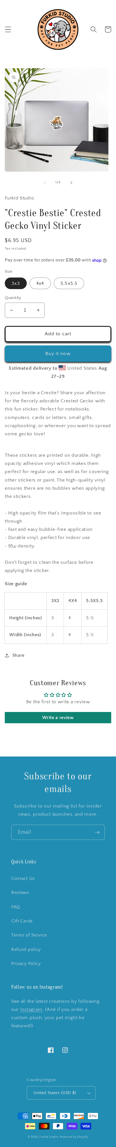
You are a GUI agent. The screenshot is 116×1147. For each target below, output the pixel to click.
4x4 (40, 283)
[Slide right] (71, 182)
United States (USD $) (55, 1092)
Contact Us (23, 878)
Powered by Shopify (74, 1136)
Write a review (58, 717)
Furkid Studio (48, 1136)
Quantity (13, 297)
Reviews (20, 892)
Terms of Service (29, 935)
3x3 (16, 283)
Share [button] (18, 655)
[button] (8, 29)
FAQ (15, 906)
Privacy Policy (26, 963)
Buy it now (58, 353)
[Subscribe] (97, 832)
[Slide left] (45, 182)
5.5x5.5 (69, 283)
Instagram (31, 1009)
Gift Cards (22, 921)
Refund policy (26, 949)
